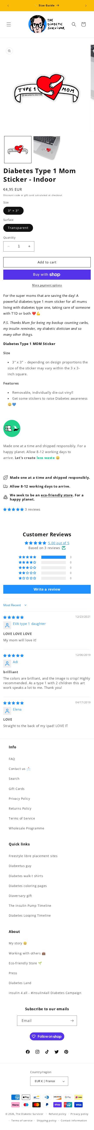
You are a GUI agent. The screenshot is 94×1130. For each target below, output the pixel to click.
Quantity (9, 237)
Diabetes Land (20, 983)
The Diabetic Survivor (30, 1113)
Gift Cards (17, 789)
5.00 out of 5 (58, 543)
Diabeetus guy (20, 866)
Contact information (74, 1120)
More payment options (47, 285)
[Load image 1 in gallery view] (17, 149)
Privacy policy (80, 1113)
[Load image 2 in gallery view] (46, 149)
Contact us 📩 (19, 769)
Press (13, 973)
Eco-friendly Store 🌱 (25, 963)
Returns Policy (20, 808)
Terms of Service (22, 818)
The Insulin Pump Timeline (30, 905)
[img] (13, 617)
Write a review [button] (47, 589)
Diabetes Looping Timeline (30, 915)
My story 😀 (18, 943)
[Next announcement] (86, 6)
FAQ (12, 759)
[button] (9, 24)
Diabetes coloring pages (28, 886)
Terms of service (21, 1120)
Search (14, 778)
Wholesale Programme (26, 828)
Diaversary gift (20, 896)
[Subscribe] (72, 1021)
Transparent (18, 228)
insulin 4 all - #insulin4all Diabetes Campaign (45, 993)
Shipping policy (47, 1120)
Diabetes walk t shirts (26, 876)
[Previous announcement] (8, 6)
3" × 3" (13, 211)
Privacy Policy (19, 798)
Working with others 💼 (27, 953)
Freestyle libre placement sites (33, 856)
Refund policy (57, 1113)
